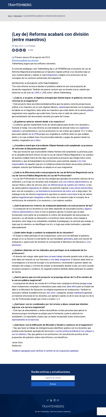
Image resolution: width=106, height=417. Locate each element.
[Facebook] (55, 400)
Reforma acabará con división (25, 60)
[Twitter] (48, 400)
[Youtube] (58, 400)
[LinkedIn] (51, 400)
